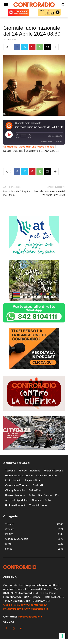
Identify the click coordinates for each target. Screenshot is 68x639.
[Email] (47, 47)
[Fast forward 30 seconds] (29, 136)
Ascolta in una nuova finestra (36, 146)
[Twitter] (24, 47)
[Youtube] (21, 628)
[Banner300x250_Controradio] (34, 299)
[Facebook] (17, 47)
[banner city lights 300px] (34, 367)
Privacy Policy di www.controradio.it (25, 608)
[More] (55, 47)
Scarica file (10, 146)
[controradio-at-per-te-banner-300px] (34, 256)
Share (59, 141)
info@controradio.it (30, 616)
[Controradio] (34, 4)
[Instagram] (14, 628)
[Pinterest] (32, 47)
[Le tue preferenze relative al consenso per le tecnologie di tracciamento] (62, 636)
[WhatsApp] (39, 47)
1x (23, 136)
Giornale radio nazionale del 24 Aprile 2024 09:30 (49, 193)
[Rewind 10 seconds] (17, 136)
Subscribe (46, 141)
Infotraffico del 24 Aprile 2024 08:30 (16, 193)
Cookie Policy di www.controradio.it (25, 604)
